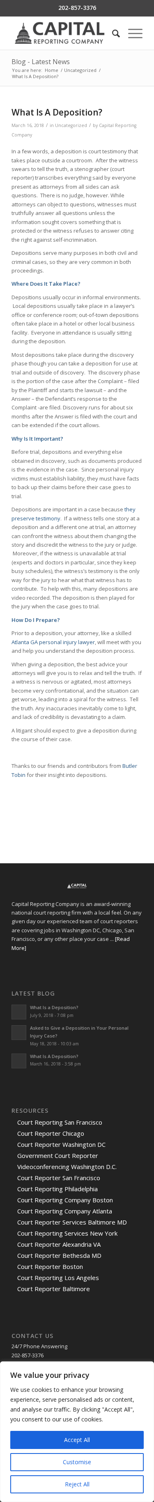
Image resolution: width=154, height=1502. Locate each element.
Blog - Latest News (40, 61)
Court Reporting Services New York (67, 1233)
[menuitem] (112, 33)
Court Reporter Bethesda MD (59, 1255)
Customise (77, 1462)
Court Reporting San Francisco (59, 1122)
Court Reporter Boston (50, 1266)
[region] (77, 1431)
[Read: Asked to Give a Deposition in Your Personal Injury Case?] (18, 1032)
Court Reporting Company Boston (65, 1200)
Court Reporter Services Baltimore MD (72, 1222)
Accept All (77, 1440)
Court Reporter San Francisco (58, 1178)
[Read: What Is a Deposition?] (18, 1012)
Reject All (77, 1484)
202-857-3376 (77, 8)
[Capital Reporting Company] (63, 33)
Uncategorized (71, 125)
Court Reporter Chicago (50, 1133)
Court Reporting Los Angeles (58, 1277)
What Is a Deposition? (54, 1007)
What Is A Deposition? (54, 1056)
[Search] (112, 33)
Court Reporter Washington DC (61, 1144)
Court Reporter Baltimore (53, 1289)
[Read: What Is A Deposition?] (18, 1061)
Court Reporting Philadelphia (57, 1189)
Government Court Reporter (57, 1155)
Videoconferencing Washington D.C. (67, 1166)
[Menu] (131, 33)
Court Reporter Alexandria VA (59, 1244)
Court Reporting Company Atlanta (64, 1211)
